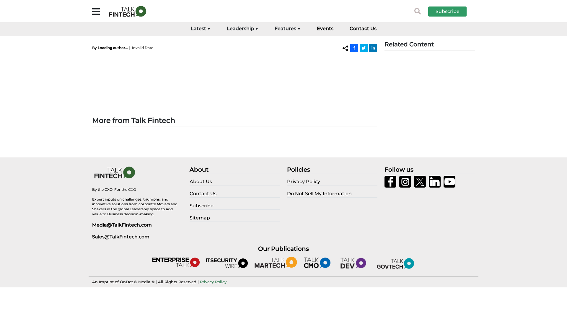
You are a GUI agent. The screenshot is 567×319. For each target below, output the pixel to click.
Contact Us (363, 28)
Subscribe (448, 11)
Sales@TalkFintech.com (120, 237)
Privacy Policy (213, 281)
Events (325, 28)
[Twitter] (364, 48)
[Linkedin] (373, 48)
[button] (451, 11)
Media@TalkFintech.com (122, 225)
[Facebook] (354, 48)
